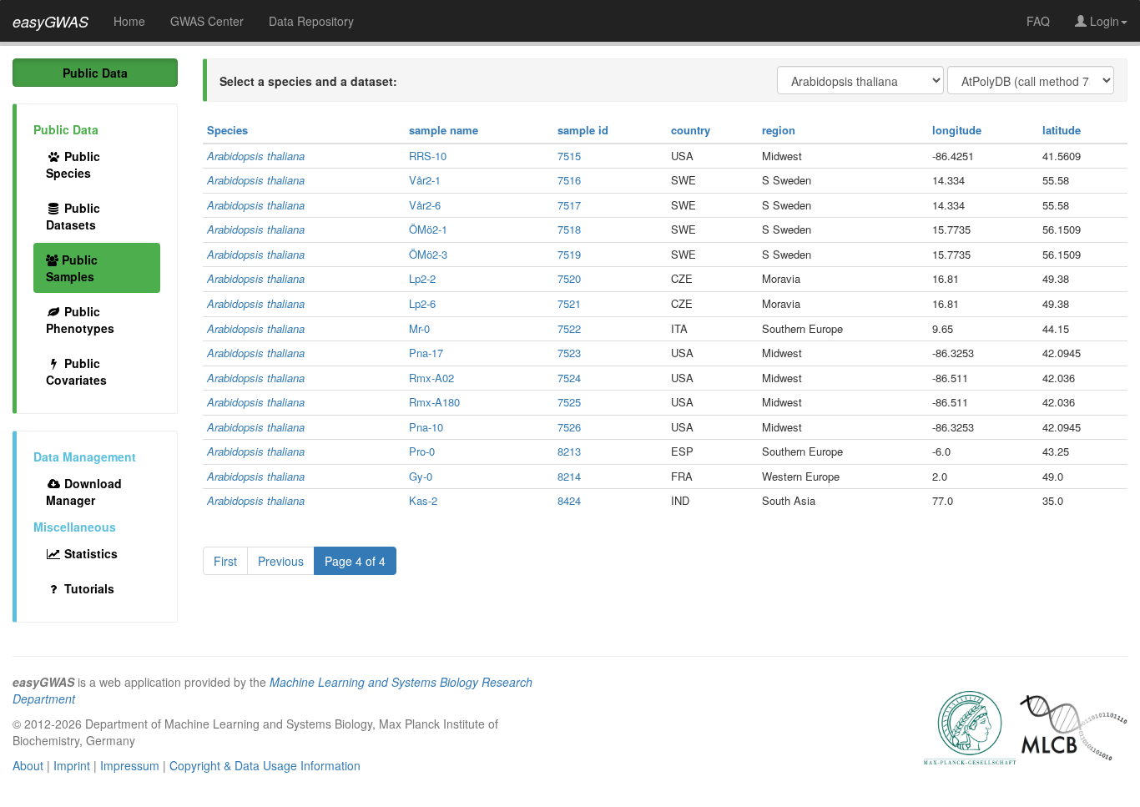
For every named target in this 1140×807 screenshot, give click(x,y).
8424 (569, 500)
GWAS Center (207, 21)
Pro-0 (422, 451)
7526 (569, 427)
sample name (443, 130)
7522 (569, 328)
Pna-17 (426, 353)
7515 (569, 156)
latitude (1061, 130)
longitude (956, 130)
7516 (569, 180)
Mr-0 (419, 328)
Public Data (95, 72)
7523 (569, 353)
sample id (582, 130)
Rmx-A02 (431, 378)
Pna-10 (426, 427)
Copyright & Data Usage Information (265, 765)
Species (227, 130)
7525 (569, 402)
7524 (569, 378)
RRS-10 (427, 156)
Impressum (129, 765)
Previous (281, 560)
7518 (569, 229)
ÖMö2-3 (428, 254)
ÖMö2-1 (428, 229)
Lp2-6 (422, 303)
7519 (569, 254)
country (690, 130)
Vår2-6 (425, 205)
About (28, 765)
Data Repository (311, 21)
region (778, 130)
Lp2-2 (422, 278)
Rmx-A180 (434, 402)
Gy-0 (420, 476)
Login (1103, 21)
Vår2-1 (425, 180)
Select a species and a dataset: (308, 81)
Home (129, 21)
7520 (569, 278)
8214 (569, 476)
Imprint (71, 765)
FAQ (1038, 21)
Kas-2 (423, 500)
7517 (569, 205)
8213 (569, 451)
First (225, 560)
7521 (569, 303)
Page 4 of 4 (355, 560)
